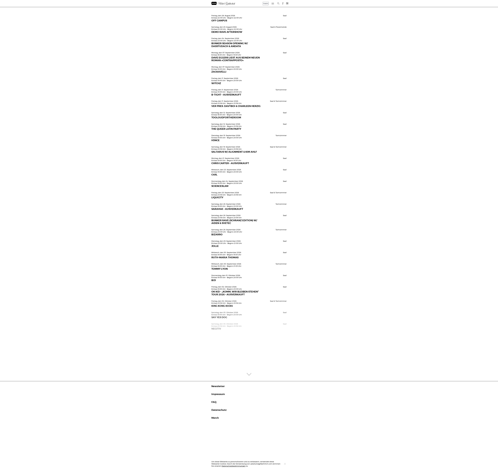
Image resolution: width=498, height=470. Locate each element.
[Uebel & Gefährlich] (226, 3)
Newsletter (218, 386)
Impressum (218, 394)
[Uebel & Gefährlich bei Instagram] (287, 3)
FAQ (213, 402)
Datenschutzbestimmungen (233, 466)
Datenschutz (219, 410)
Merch (215, 418)
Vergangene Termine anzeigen (249, 11)
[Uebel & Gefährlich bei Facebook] (282, 3)
